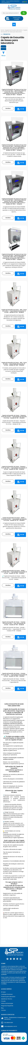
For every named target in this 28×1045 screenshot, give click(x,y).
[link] (11, 959)
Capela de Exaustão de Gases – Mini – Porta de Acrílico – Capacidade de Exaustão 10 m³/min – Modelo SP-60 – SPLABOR (14, 311)
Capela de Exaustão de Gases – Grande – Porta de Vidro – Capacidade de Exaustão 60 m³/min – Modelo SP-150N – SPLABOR (14, 675)
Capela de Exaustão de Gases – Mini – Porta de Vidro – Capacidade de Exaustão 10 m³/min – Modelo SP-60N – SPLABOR (14, 364)
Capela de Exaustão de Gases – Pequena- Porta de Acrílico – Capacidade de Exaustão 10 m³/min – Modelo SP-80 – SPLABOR (14, 417)
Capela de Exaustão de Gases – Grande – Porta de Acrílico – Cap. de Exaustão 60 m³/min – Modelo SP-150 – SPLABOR (14, 623)
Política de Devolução (7, 1003)
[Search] (24, 13)
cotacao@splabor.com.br (10, 1026)
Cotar (22, 109)
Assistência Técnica (6, 999)
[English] (22, 1)
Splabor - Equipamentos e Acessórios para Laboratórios (15, 1018)
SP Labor (3, 992)
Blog (2, 1008)
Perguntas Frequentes (7, 1005)
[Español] (26, 1)
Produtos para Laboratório (8, 996)
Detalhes (8, 108)
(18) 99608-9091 (8, 1022)
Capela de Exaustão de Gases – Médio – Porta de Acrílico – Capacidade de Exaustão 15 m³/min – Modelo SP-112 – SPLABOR (14, 519)
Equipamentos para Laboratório (13, 30)
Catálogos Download (6, 994)
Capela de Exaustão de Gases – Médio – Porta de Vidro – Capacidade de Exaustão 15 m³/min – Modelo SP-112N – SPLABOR (14, 572)
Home (2, 30)
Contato (3, 1010)
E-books (3, 1001)
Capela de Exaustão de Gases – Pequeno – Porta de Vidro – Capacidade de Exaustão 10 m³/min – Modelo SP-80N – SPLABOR (14, 468)
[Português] (24, 1)
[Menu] (14, 24)
